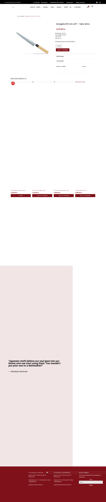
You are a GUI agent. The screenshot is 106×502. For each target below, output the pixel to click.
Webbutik (22, 16)
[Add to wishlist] (93, 48)
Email (90, 479)
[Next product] (15, 16)
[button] (42, 195)
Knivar (38, 7)
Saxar (52, 7)
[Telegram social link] (93, 66)
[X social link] (88, 66)
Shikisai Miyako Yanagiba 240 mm (18, 190)
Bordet (66, 7)
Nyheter (32, 7)
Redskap (59, 7)
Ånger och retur (80, 2)
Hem (18, 16)
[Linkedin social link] (92, 66)
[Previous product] (12, 16)
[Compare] (90, 48)
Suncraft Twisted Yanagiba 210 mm (61, 190)
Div (70, 7)
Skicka (91, 485)
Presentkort (69, 2)
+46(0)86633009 (57, 481)
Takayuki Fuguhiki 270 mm (81, 190)
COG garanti (36, 2)
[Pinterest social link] (90, 66)
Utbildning (77, 7)
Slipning (45, 7)
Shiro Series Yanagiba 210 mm (38, 190)
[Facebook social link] (87, 66)
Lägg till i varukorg (62, 50)
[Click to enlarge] (14, 58)
